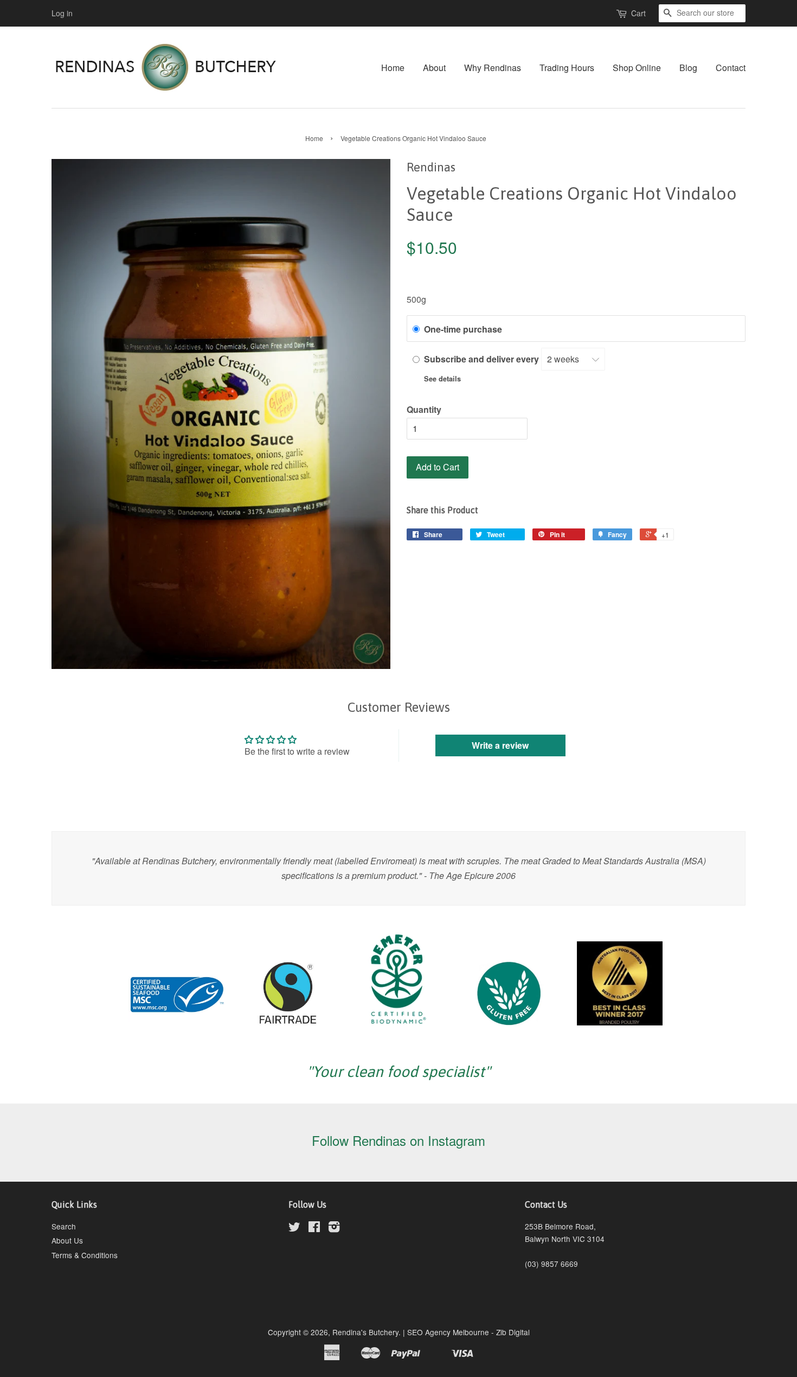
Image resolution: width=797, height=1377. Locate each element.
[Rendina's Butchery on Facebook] (314, 1228)
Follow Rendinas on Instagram (398, 1140)
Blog (688, 67)
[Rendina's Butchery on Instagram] (334, 1228)
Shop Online (637, 67)
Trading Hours (566, 67)
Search (64, 1226)
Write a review (500, 745)
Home (392, 67)
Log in (62, 13)
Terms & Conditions (85, 1254)
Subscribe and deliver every (482, 359)
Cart (638, 13)
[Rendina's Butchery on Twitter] (294, 1228)
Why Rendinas (492, 67)
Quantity (424, 409)
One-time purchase (463, 329)
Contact (730, 67)
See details (442, 379)
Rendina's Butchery (365, 1332)
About (434, 67)
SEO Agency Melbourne (448, 1332)
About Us (67, 1240)
